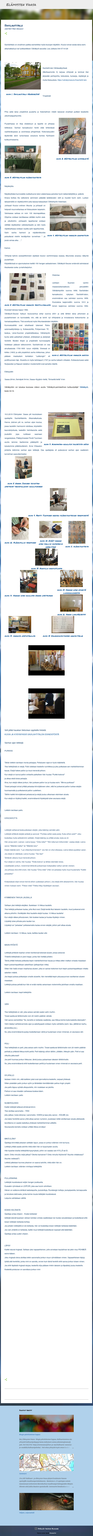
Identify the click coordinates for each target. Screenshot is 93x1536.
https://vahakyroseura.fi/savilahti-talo (72, 80)
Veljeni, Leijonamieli (26, 1513)
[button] (6, 33)
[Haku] (39, 4)
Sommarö (23, 1474)
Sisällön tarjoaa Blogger (48, 1528)
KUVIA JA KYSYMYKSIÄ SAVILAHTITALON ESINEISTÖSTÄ (32, 734)
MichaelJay (53, 1533)
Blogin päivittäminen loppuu (29, 1434)
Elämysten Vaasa (21, 4)
